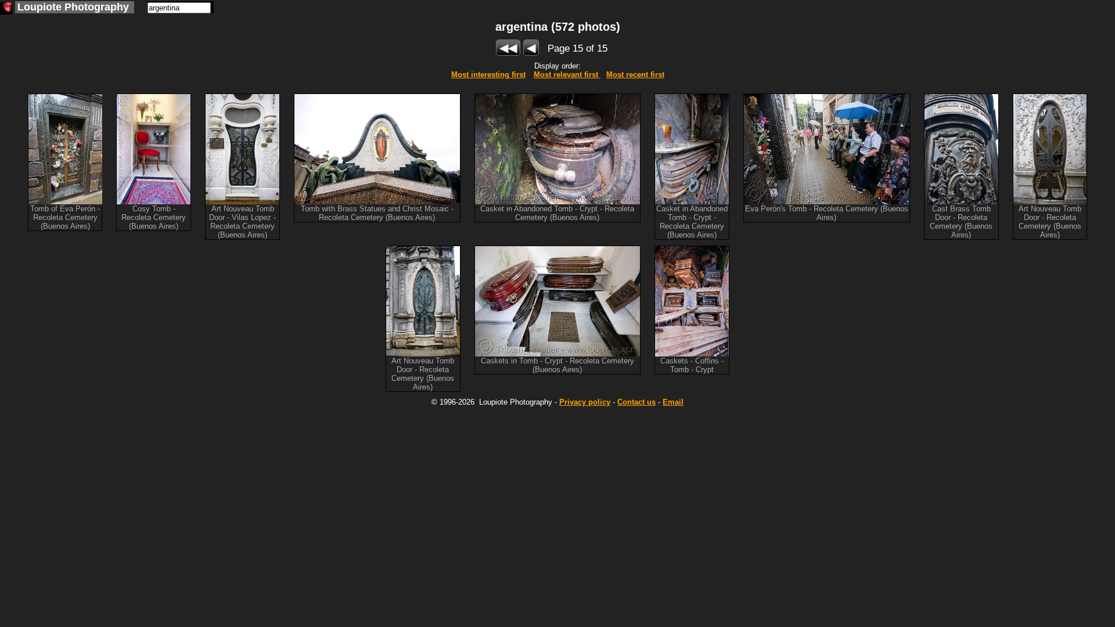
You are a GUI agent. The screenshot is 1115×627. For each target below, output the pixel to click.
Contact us (636, 402)
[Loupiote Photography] (6, 8)
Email (673, 402)
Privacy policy (584, 402)
